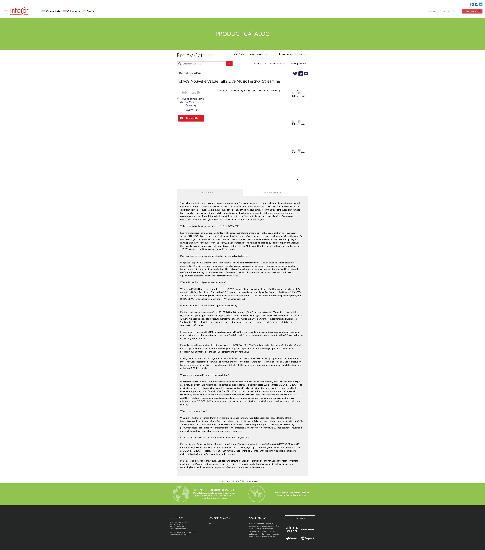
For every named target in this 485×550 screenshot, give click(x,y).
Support (456, 11)
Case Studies (239, 54)
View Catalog (471, 11)
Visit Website (192, 110)
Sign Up (302, 54)
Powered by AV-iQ (253, 481)
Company (432, 11)
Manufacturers (277, 63)
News (251, 54)
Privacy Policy (238, 481)
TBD (210, 523)
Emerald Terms (225, 481)
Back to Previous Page (190, 72)
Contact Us (444, 11)
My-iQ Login (287, 54)
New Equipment (298, 63)
